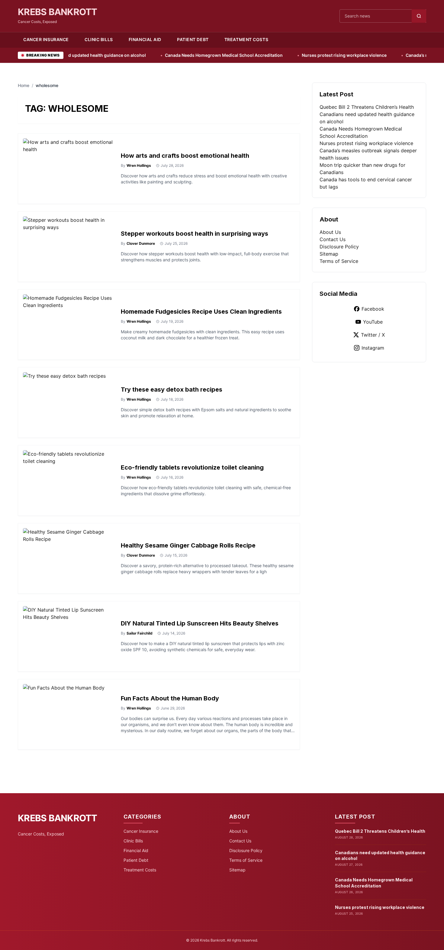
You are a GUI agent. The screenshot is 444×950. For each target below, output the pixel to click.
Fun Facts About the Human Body (170, 698)
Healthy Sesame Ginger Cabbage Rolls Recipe (188, 545)
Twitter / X (373, 335)
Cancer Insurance (46, 39)
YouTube (373, 322)
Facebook (373, 309)
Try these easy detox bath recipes (171, 389)
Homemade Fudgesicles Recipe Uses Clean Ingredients (201, 311)
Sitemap (329, 254)
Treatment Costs (246, 39)
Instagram (373, 348)
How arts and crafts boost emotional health (185, 155)
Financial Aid (145, 39)
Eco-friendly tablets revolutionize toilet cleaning (192, 467)
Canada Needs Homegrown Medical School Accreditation (194, 55)
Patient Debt (193, 39)
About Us (330, 232)
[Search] (419, 16)
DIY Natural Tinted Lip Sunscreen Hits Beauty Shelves (199, 623)
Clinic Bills (99, 39)
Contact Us (333, 239)
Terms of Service (339, 261)
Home (23, 85)
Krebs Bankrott (57, 11)
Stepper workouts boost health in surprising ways (194, 233)
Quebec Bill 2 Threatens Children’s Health (367, 107)
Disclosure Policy (339, 247)
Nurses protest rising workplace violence (314, 55)
